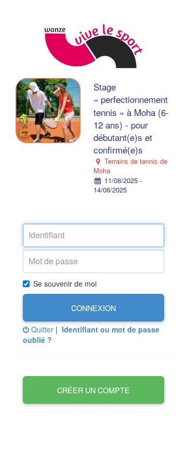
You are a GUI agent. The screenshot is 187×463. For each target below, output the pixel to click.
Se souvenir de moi (65, 283)
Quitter (41, 329)
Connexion (93, 307)
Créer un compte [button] (93, 389)
